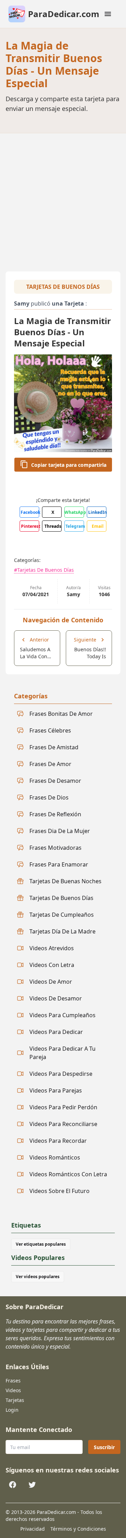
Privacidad (32, 1528)
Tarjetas (15, 1400)
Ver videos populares (37, 1277)
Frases (13, 1380)
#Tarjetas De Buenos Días (44, 570)
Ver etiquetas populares (41, 1244)
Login (12, 1409)
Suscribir (104, 1447)
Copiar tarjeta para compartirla (68, 465)
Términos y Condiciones (78, 1528)
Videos (13, 1390)
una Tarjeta (68, 303)
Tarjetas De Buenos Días (63, 287)
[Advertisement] (63, 199)
